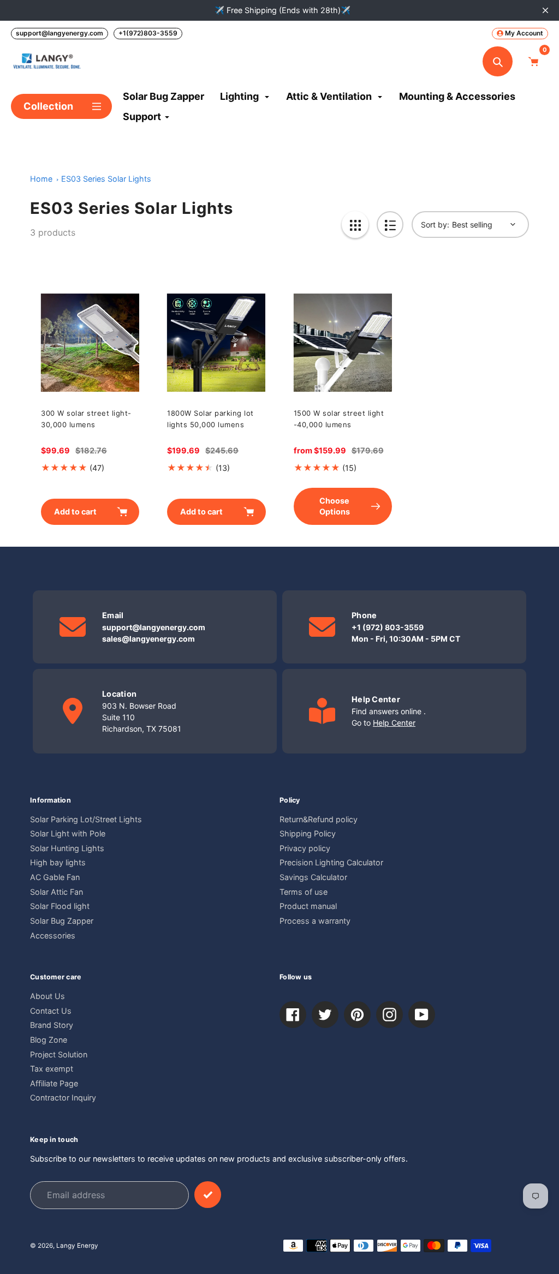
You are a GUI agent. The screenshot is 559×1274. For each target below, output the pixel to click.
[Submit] (207, 1194)
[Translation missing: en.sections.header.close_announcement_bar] (545, 10)
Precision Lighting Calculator (331, 862)
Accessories (52, 935)
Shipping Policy (308, 833)
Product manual (308, 906)
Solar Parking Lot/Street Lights (86, 819)
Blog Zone (48, 1039)
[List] (390, 224)
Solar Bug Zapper (61, 920)
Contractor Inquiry (63, 1097)
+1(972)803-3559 (147, 33)
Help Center (394, 722)
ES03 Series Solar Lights (106, 178)
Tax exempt (51, 1068)
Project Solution (58, 1054)
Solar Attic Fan (56, 891)
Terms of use (304, 891)
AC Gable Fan (55, 877)
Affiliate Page (54, 1083)
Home (41, 178)
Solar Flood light (60, 906)
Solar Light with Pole (67, 833)
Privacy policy (305, 848)
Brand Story (51, 1025)
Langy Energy (77, 1245)
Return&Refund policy (319, 819)
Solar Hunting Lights (67, 848)
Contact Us (51, 1010)
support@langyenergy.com (59, 33)
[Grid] (355, 224)
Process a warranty (315, 920)
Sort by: (435, 224)
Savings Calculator (313, 877)
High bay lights (58, 862)
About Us (47, 996)
